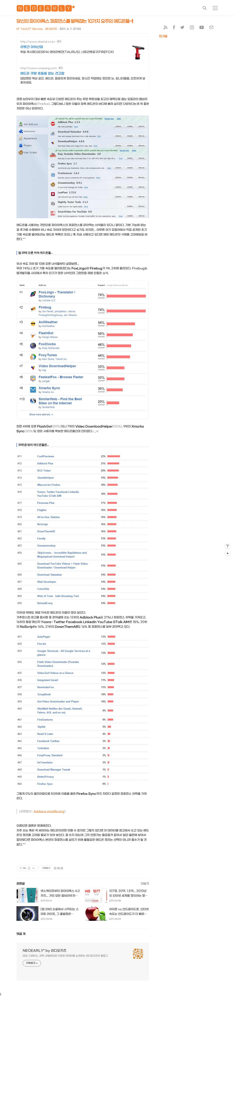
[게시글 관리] (33, 868)
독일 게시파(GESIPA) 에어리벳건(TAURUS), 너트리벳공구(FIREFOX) (67, 52)
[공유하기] (29, 868)
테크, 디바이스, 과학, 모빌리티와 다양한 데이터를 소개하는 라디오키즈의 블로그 (65, 955)
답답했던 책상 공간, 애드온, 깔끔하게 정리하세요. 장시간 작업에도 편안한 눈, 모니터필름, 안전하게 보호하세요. (82, 80)
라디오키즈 (51, 29)
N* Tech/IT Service (29, 29)
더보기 (145, 883)
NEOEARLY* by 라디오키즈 (44, 951)
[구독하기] (227, 553)
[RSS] (165, 28)
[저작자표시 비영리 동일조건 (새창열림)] (58, 868)
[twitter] (182, 28)
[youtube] (201, 28)
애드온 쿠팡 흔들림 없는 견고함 (42, 73)
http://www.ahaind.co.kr (37, 41)
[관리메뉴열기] (227, 546)
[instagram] (192, 28)
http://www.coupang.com (38, 68)
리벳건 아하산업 (31, 47)
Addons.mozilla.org (49, 811)
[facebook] (174, 28)
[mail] (211, 28)
